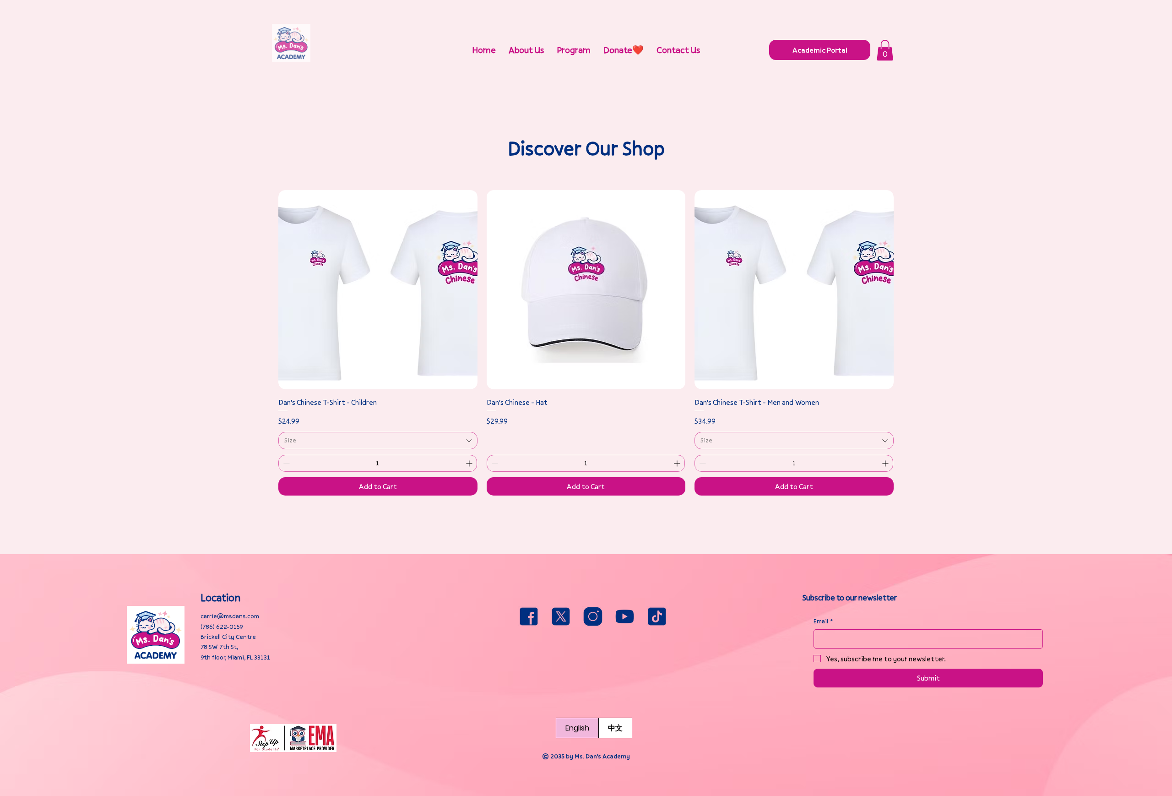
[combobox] (377, 440)
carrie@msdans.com (230, 616)
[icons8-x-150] (560, 616)
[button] (885, 50)
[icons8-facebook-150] (528, 616)
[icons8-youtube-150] (624, 616)
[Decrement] (285, 463)
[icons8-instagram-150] (592, 616)
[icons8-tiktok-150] (656, 616)
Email (823, 621)
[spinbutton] (377, 463)
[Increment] (470, 463)
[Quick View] (377, 289)
